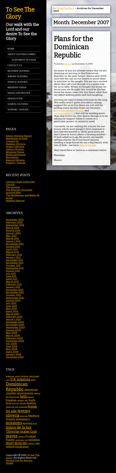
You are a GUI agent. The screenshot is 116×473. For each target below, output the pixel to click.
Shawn (67, 64)
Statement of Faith (24, 60)
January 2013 (13, 241)
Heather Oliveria (18, 71)
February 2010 (14, 316)
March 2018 (12, 227)
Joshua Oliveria (17, 82)
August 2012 (13, 246)
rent (26, 440)
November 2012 (15, 244)
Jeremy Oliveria (17, 76)
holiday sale (10, 407)
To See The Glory (20, 13)
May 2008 (11, 349)
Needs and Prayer (18, 93)
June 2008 (11, 346)
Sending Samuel (15, 200)
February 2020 (14, 222)
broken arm (10, 376)
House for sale (88, 145)
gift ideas (20, 400)
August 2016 (13, 230)
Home (10, 49)
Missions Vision (16, 87)
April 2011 (11, 279)
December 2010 (14, 289)
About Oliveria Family (21, 54)
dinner (33, 380)
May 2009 (11, 332)
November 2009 (15, 324)
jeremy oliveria (18, 412)
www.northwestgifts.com (69, 110)
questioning (19, 440)
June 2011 (11, 276)
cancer (17, 376)
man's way (24, 416)
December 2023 (14, 219)
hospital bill (23, 407)
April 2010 (12, 311)
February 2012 (14, 254)
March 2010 (12, 314)
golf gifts (23, 403)
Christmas (24, 376)
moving (27, 423)
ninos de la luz (18, 427)
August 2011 (13, 270)
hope (17, 407)
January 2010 (13, 319)
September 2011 (15, 268)
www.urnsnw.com (64, 113)
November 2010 (15, 292)
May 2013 (11, 235)
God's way (15, 403)
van (37, 443)
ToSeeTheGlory (65, 8)
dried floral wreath (12, 397)
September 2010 (15, 297)
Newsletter (15, 98)
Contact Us (14, 65)
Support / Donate (18, 109)
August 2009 (13, 330)
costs (8, 380)
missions (14, 423)
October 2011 (13, 265)
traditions (31, 443)
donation (37, 393)
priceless (21, 437)
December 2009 (15, 322)
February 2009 (14, 338)
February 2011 (14, 284)
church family (34, 376)
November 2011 (14, 262)
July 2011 (11, 273)
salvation (34, 439)
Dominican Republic (17, 386)
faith (23, 396)
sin (24, 443)
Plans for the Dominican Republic (73, 47)
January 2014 (13, 233)
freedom (11, 400)
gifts (26, 400)
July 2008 (11, 343)
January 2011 (13, 287)
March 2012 (12, 252)
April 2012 (12, 249)
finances (31, 397)
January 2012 (13, 257)
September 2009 (15, 327)
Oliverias (13, 431)
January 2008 (13, 354)
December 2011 (14, 260)
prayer (12, 436)
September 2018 (15, 225)
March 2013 (12, 238)
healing (31, 403)
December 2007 (15, 357)
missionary (23, 419)
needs (35, 423)
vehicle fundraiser (17, 446)
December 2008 (15, 341)
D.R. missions (20, 379)
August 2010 (13, 300)
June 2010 (11, 306)
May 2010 (11, 308)
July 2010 (11, 303)
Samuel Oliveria (17, 104)
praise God (28, 431)
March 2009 (13, 335)
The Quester (13, 187)
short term (14, 443)
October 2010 (13, 295)
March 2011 (12, 281)
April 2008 (12, 351)
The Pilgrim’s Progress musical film (19, 191)
